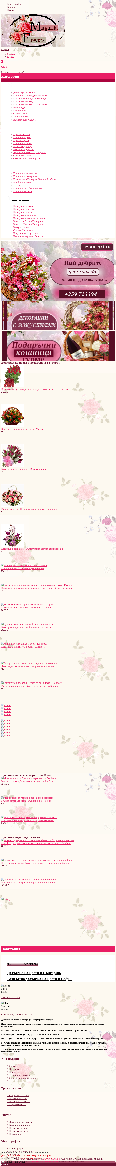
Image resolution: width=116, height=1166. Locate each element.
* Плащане (13, 1072)
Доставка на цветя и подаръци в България (26, 1155)
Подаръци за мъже (23, 212)
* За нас (11, 1065)
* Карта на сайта (16, 1104)
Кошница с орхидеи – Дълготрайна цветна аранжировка (32, 548)
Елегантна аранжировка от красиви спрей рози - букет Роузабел (36, 588)
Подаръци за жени (23, 209)
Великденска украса (24, 119)
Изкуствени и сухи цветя (27, 233)
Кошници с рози (22, 137)
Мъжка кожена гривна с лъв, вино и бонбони (26, 800)
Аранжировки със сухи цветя (29, 152)
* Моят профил (15, 1148)
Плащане (12, 10)
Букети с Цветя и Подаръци (28, 224)
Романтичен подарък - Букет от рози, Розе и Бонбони (30, 685)
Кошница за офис (22, 191)
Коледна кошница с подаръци (29, 98)
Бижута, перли (21, 227)
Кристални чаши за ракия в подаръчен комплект (27, 820)
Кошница (12, 7)
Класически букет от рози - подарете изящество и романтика (34, 389)
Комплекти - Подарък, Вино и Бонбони (34, 179)
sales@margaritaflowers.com (16, 1014)
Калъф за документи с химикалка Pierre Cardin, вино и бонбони (36, 843)
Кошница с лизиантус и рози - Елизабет (23, 646)
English (10, 56)
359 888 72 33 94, (11, 997)
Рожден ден (19, 107)
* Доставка (13, 1068)
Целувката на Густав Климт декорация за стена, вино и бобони (35, 863)
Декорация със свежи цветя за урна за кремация (27, 666)
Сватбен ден (20, 113)
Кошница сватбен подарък (27, 188)
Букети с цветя (21, 140)
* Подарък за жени (17, 1128)
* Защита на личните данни (22, 1078)
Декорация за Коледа (25, 92)
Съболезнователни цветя (26, 158)
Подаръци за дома (23, 206)
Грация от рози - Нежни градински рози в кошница (29, 508)
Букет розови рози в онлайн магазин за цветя (26, 627)
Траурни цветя (21, 116)
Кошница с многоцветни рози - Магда (22, 429)
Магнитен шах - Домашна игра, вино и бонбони (27, 781)
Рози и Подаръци (22, 146)
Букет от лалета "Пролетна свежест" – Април (26, 607)
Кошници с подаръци (25, 176)
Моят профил (14, 4)
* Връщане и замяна (18, 1101)
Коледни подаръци (23, 101)
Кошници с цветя (22, 143)
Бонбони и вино (22, 182)
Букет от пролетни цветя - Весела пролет (23, 469)
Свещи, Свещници (23, 230)
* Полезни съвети (17, 1098)
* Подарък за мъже (17, 1131)
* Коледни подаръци (18, 1125)
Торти (16, 185)
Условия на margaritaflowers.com (35, 1158)
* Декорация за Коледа (19, 1122)
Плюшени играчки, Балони (28, 236)
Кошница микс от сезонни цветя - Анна (22, 568)
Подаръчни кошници (24, 215)
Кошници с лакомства (25, 173)
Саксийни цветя (22, 155)
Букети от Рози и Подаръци (28, 221)
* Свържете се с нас (18, 1095)
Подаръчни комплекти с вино (29, 218)
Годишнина (19, 110)
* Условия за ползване (19, 1075)
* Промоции (14, 1134)
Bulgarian (5, 50)
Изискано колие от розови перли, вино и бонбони (28, 882)
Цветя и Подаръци (23, 149)
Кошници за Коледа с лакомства (30, 95)
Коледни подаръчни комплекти (30, 104)
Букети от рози (21, 134)
